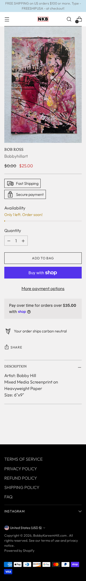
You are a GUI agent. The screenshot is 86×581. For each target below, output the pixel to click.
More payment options (43, 288)
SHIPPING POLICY (21, 487)
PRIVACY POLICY (20, 468)
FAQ (8, 497)
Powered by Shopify (19, 550)
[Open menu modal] (7, 19)
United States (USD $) (26, 528)
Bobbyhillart (16, 156)
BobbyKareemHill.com (50, 535)
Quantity (12, 230)
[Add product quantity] (9, 240)
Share (16, 347)
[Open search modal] (69, 19)
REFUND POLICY (20, 478)
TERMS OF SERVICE (23, 459)
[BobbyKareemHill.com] (43, 19)
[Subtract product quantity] (23, 240)
